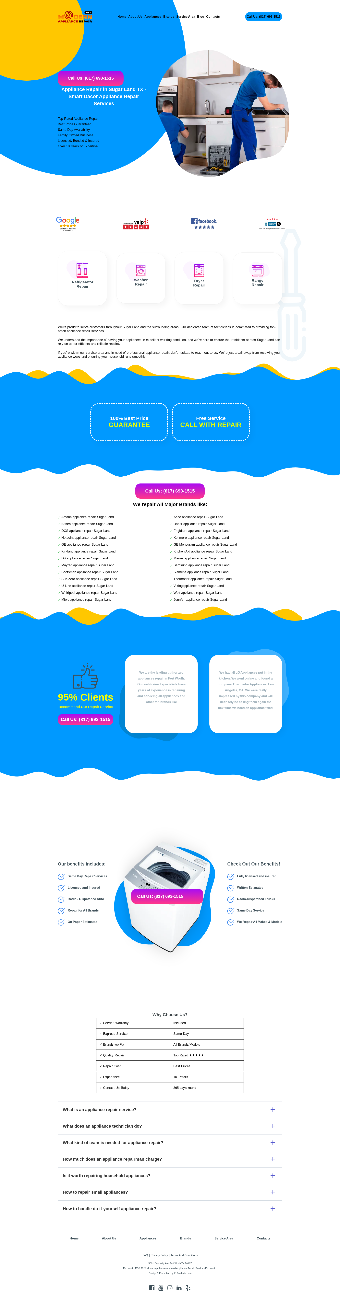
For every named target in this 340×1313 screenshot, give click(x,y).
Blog (200, 16)
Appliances (152, 16)
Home (121, 16)
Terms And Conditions (184, 1255)
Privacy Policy (159, 1255)
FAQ (145, 1255)
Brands (168, 16)
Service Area (185, 16)
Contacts (213, 16)
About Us (135, 16)
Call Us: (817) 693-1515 (264, 16)
